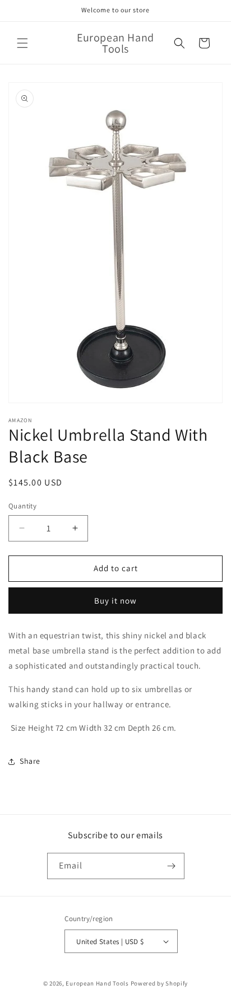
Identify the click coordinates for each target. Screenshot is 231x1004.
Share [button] (30, 761)
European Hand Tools (97, 983)
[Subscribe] (171, 866)
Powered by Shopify (159, 983)
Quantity (22, 506)
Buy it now (115, 600)
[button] (22, 43)
